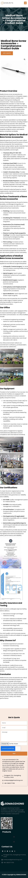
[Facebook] (7, 851)
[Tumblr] (10, 851)
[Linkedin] (3, 851)
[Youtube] (12, 851)
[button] (25, 3)
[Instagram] (5, 851)
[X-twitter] (15, 851)
